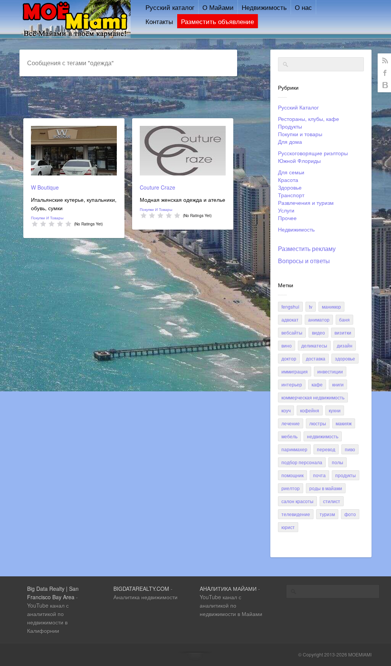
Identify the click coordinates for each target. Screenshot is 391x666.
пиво (350, 449)
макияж (344, 423)
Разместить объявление (217, 21)
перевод (326, 449)
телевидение (295, 514)
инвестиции (330, 371)
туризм (327, 514)
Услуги (286, 210)
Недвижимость (264, 7)
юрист (288, 527)
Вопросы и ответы (304, 260)
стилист (331, 501)
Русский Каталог (298, 107)
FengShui (290, 306)
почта (319, 475)
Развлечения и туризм (306, 202)
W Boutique (45, 187)
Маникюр (331, 306)
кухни (335, 410)
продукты (345, 475)
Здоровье (290, 187)
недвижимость (322, 436)
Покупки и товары (300, 134)
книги (338, 384)
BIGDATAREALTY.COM (141, 588)
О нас (303, 7)
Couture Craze (157, 187)
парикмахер (294, 449)
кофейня (309, 410)
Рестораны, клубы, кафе (308, 118)
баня (344, 319)
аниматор (319, 319)
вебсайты (291, 332)
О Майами (218, 7)
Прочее (287, 218)
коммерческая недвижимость (312, 397)
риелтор (290, 488)
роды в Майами (325, 488)
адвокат (290, 319)
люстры (317, 423)
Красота (288, 179)
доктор (288, 358)
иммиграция (294, 371)
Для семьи (291, 172)
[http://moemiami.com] (75, 36)
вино (286, 345)
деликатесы (314, 345)
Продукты (290, 126)
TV (310, 306)
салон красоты (297, 501)
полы (337, 462)
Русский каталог (169, 7)
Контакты (159, 21)
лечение (290, 423)
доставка (315, 358)
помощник (292, 475)
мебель (289, 436)
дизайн (344, 345)
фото (350, 514)
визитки (342, 332)
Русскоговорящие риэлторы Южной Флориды (313, 156)
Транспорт (291, 195)
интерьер (291, 384)
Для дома (290, 141)
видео (318, 332)
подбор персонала (301, 462)
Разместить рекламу (307, 248)
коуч (286, 410)
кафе (317, 384)
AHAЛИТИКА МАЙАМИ (228, 588)
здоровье (345, 358)
